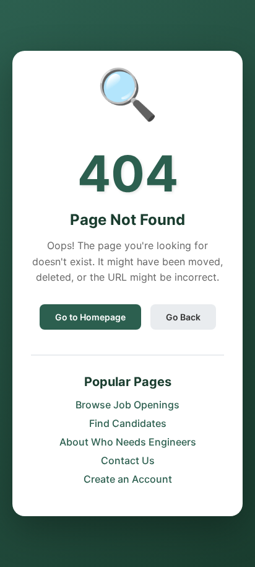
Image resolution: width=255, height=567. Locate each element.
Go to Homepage (90, 317)
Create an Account (128, 479)
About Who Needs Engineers (127, 442)
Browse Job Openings (127, 404)
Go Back (183, 317)
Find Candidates (127, 423)
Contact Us (128, 460)
